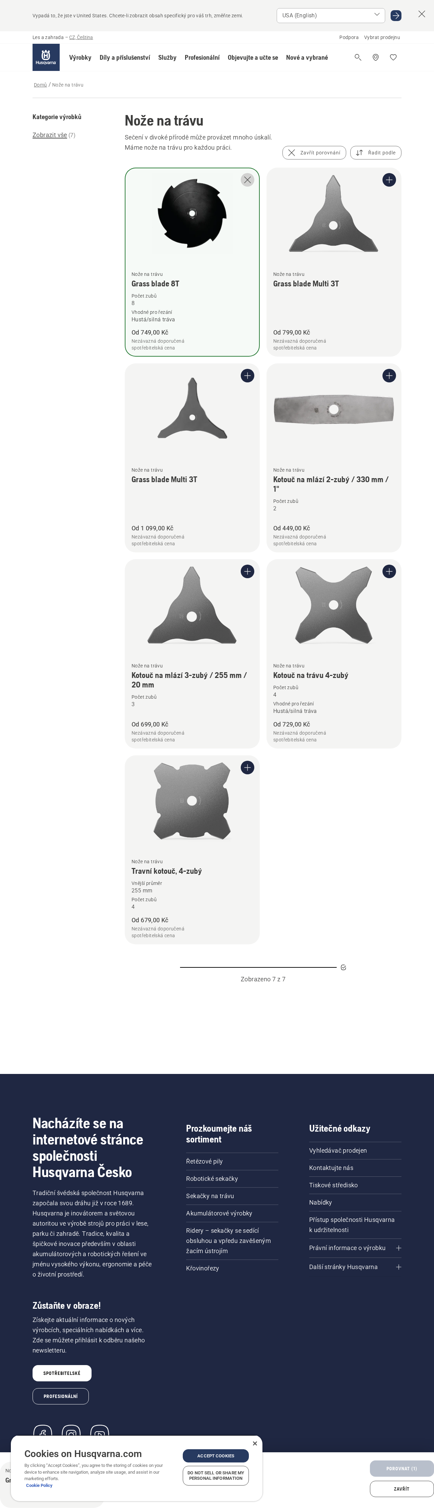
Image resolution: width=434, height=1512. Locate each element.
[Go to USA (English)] (396, 15)
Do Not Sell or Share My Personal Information (216, 1475)
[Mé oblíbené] (393, 57)
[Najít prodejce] (376, 57)
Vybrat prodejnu (382, 37)
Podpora (349, 37)
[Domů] (46, 57)
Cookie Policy (39, 1485)
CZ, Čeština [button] (81, 37)
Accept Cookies (215, 1455)
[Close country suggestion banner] (421, 13)
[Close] (255, 1443)
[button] (80, 57)
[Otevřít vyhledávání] (358, 57)
